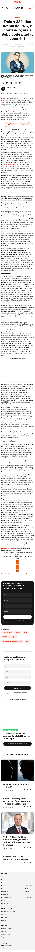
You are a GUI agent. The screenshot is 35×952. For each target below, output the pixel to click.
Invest (3, 900)
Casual (26, 877)
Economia (4, 885)
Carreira (3, 883)
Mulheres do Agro (6, 917)
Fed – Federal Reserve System (12, 641)
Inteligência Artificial (7, 897)
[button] (2, 8)
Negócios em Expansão (7, 937)
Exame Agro (4, 894)
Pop (26, 894)
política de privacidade (8, 948)
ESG (2, 888)
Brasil (3, 880)
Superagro (4, 931)
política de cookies (6, 945)
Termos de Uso (17, 620)
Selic (27, 641)
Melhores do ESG (6, 934)
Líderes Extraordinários (8, 911)
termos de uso (5, 943)
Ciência (27, 880)
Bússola (3, 920)
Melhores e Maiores (6, 928)
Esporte (27, 883)
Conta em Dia (4, 914)
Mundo (27, 888)
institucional (5, 941)
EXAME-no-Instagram (9, 637)
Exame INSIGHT (5, 891)
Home (3, 877)
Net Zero (27, 891)
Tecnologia (28, 897)
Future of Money (29, 885)
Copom (17, 632)
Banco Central (7, 632)
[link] (7, 82)
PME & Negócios (5, 903)
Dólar (25, 632)
